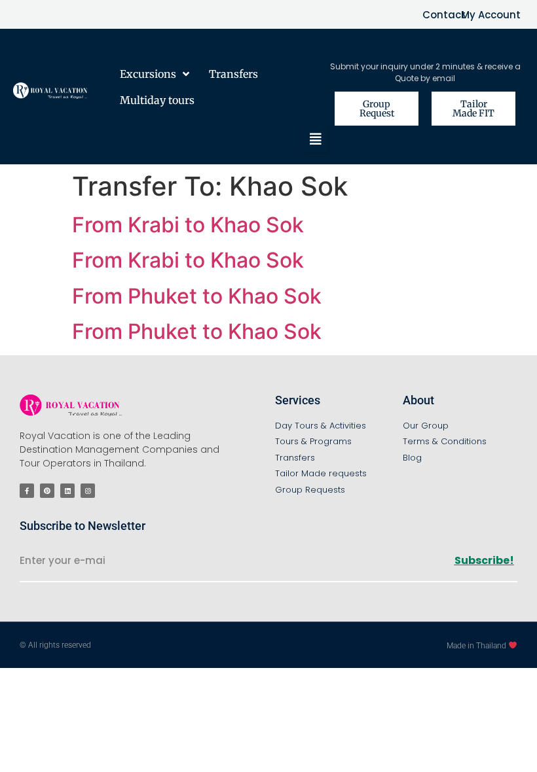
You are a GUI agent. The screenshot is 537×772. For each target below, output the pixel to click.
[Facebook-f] (27, 490)
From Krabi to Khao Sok (188, 224)
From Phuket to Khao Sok (197, 296)
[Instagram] (88, 490)
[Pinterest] (47, 490)
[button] (315, 139)
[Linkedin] (67, 490)
